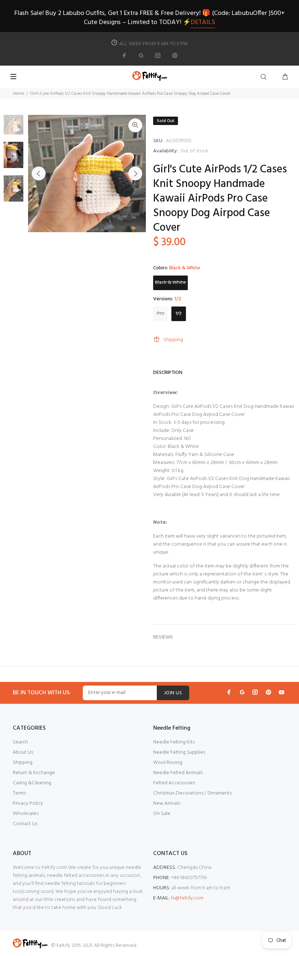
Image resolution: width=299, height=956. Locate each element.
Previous (39, 173)
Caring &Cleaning (32, 783)
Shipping (173, 340)
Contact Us (25, 824)
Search (20, 742)
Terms (19, 793)
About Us (23, 752)
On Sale (161, 813)
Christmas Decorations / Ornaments (192, 793)
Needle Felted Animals (178, 773)
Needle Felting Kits (174, 742)
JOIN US (173, 693)
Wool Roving (167, 762)
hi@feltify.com (187, 898)
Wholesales (26, 813)
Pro (160, 313)
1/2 (179, 313)
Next (135, 173)
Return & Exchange (34, 773)
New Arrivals (166, 803)
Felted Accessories (174, 783)
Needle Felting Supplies (179, 752)
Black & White (170, 282)
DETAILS (203, 22)
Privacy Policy (28, 803)
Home (18, 93)
